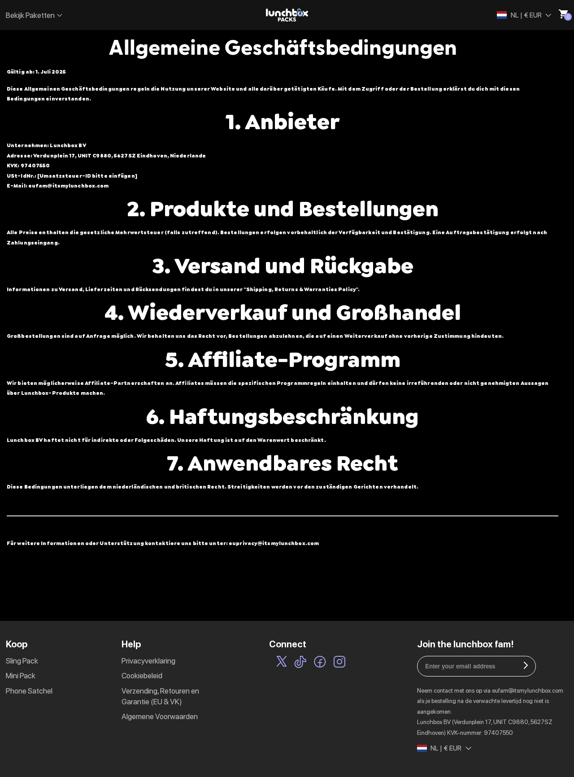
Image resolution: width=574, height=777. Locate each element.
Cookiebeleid (142, 675)
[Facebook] (320, 663)
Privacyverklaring (148, 660)
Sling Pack (22, 660)
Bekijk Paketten (30, 15)
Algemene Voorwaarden (160, 716)
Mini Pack (20, 675)
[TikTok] (300, 663)
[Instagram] (339, 663)
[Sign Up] (526, 666)
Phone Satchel (29, 690)
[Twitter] (282, 663)
